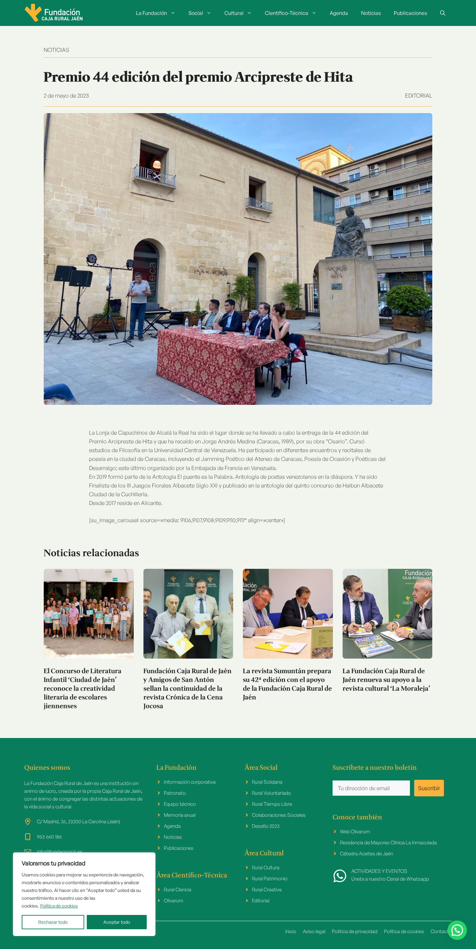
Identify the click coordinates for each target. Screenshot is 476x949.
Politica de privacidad (355, 931)
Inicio (290, 931)
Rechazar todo (53, 922)
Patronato (175, 793)
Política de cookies (59, 905)
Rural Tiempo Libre (272, 804)
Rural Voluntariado (271, 793)
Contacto (441, 931)
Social (195, 13)
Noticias (371, 13)
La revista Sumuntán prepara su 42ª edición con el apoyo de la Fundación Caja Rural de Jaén (287, 684)
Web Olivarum (355, 831)
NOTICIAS (56, 49)
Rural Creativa (267, 889)
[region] (84, 894)
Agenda (339, 13)
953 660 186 (49, 837)
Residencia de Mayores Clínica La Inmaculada (388, 842)
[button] (443, 13)
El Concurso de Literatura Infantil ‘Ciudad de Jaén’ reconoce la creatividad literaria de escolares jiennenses (82, 689)
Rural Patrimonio (270, 878)
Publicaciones (410, 13)
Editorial (418, 95)
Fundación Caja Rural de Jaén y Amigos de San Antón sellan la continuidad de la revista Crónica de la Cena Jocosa (187, 689)
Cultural (234, 13)
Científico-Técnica (286, 13)
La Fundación (151, 13)
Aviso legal (314, 931)
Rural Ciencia (177, 889)
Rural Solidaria (267, 782)
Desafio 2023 (266, 826)
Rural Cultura (265, 867)
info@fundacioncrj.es (60, 852)
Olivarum (173, 900)
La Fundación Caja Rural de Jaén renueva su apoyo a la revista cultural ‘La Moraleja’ (386, 680)
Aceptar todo (116, 922)
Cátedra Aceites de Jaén (366, 853)
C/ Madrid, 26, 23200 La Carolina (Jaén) (78, 821)
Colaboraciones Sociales (279, 815)
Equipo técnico (180, 804)
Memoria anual (180, 815)
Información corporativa (190, 782)
